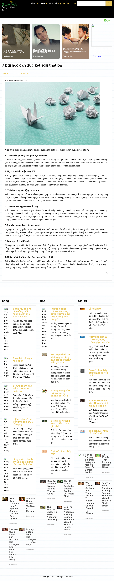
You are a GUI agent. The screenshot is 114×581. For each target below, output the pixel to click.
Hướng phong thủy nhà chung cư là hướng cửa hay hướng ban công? (60, 314)
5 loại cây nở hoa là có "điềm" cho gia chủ (60, 423)
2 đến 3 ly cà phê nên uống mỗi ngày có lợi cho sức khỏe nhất (22, 312)
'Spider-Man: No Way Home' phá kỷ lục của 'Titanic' (99, 403)
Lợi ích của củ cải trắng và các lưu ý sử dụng (23, 422)
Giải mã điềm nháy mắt (61, 452)
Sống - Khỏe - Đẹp (9, 9)
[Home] (9, 3)
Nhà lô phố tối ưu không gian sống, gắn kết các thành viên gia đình (61, 358)
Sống (35, 4)
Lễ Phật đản (95, 308)
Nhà (44, 4)
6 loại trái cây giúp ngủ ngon (23, 359)
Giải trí (54, 4)
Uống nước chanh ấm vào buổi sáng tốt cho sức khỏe (23, 462)
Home (5, 73)
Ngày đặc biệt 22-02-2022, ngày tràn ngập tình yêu (99, 339)
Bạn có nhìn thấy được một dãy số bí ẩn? (98, 373)
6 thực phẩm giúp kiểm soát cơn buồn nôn (23, 388)
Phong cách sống (21, 73)
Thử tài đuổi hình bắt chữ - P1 (98, 432)
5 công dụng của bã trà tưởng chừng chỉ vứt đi (60, 393)
